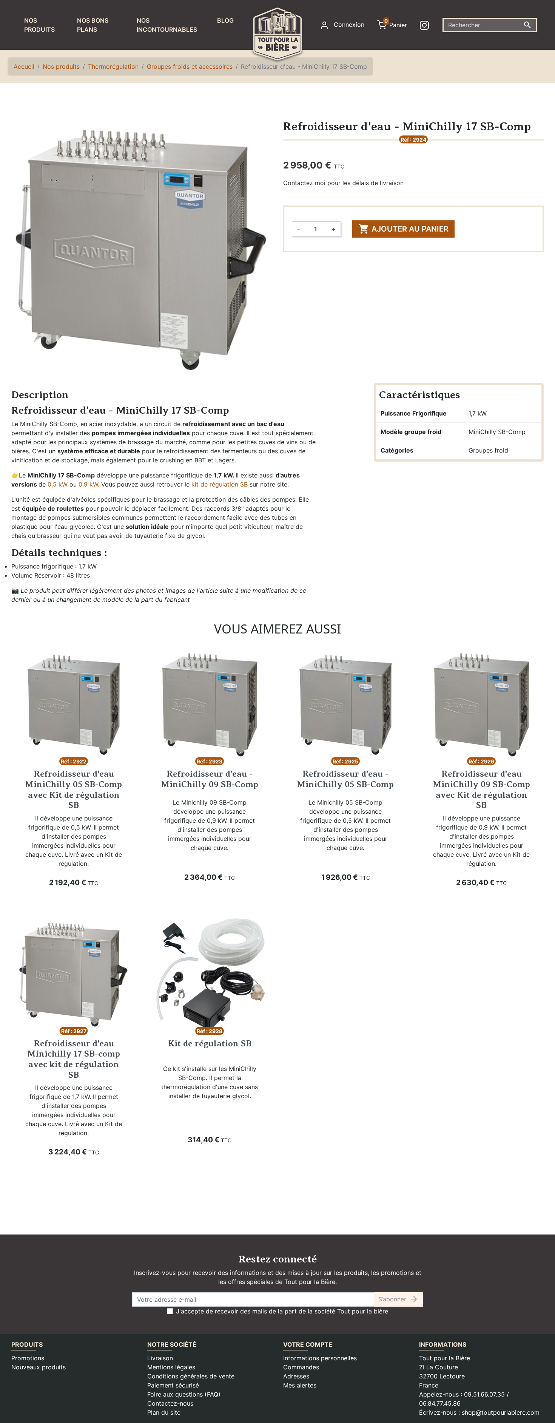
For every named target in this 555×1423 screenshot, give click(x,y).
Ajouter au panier (403, 229)
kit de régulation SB (219, 484)
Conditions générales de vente (190, 1376)
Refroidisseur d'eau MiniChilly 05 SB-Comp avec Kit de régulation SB (73, 789)
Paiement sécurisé (173, 1385)
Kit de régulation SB (209, 1043)
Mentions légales (171, 1367)
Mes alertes (299, 1385)
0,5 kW (58, 484)
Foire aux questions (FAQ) (183, 1394)
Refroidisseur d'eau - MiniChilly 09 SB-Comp (209, 779)
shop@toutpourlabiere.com (501, 1412)
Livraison (160, 1358)
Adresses (296, 1376)
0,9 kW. (89, 484)
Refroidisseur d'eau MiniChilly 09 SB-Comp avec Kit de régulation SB (481, 789)
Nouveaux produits (38, 1367)
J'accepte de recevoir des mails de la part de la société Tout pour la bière (282, 1311)
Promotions (27, 1358)
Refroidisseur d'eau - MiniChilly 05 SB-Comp (345, 779)
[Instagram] (426, 25)
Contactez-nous (170, 1403)
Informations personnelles (320, 1358)
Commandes (301, 1367)
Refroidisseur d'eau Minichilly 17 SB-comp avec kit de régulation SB (74, 1059)
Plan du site (163, 1412)
